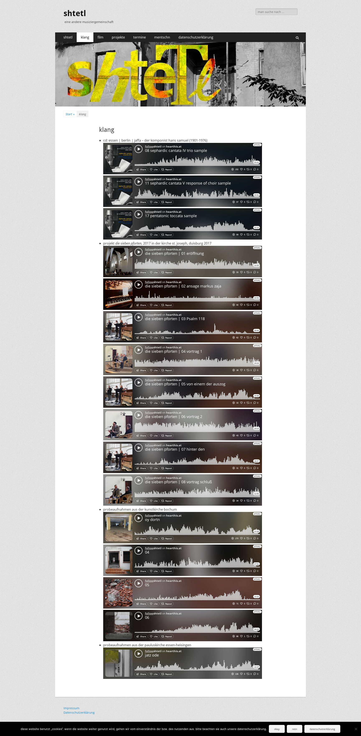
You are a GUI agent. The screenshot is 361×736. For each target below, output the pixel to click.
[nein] (356, 729)
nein (294, 729)
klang (85, 37)
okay (277, 729)
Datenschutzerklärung (79, 712)
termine (139, 37)
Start (70, 114)
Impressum (71, 708)
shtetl (75, 13)
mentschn (162, 37)
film (100, 37)
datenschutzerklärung (195, 37)
